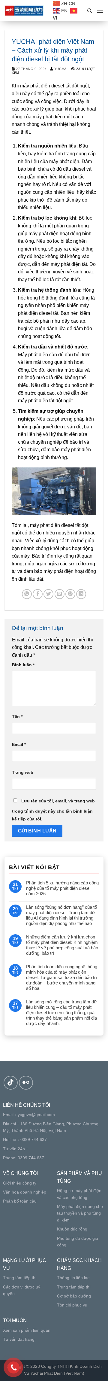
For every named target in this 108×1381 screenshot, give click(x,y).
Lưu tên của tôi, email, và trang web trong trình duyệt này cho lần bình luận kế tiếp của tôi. (53, 809)
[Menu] (100, 10)
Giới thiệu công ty (19, 1183)
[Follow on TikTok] (11, 1083)
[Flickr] (26, 1083)
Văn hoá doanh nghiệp (24, 1192)
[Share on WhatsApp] (27, 594)
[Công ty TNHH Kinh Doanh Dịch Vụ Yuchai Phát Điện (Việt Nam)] (24, 10)
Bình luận (23, 664)
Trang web (22, 772)
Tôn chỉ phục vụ (72, 1305)
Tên (17, 716)
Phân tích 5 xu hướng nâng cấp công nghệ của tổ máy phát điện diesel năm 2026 (62, 888)
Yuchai (61, 69)
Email (19, 744)
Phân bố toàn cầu (20, 1201)
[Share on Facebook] (38, 594)
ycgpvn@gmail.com (36, 1114)
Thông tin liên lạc (73, 1277)
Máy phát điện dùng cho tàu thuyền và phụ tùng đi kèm (80, 1213)
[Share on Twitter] (48, 594)
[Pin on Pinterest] (70, 594)
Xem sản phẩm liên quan (26, 1330)
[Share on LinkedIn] (81, 594)
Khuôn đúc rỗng (72, 1229)
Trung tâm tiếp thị (19, 1277)
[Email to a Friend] (59, 594)
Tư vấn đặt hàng (18, 1339)
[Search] (89, 11)
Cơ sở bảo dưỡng (74, 1296)
